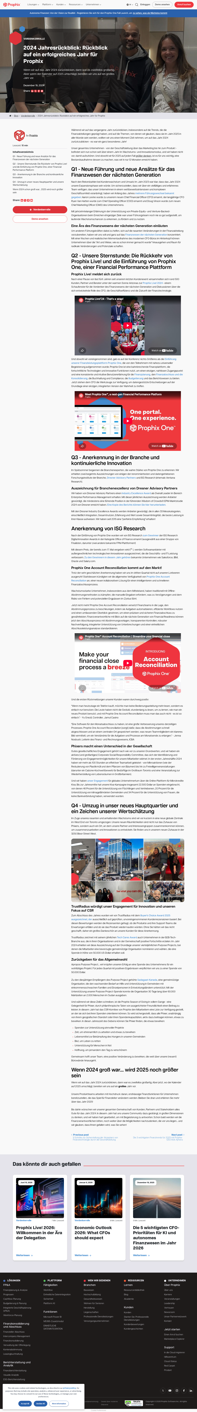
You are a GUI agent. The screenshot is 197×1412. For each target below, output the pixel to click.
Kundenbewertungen (134, 1324)
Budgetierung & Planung (14, 1303)
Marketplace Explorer (174, 1339)
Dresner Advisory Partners (121, 478)
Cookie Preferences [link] (98, 1410)
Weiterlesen (23, 1255)
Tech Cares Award (127, 938)
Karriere (168, 1295)
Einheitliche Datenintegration (57, 1295)
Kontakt (168, 1321)
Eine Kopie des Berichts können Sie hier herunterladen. (136, 505)
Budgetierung (136, 378)
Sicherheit (48, 1299)
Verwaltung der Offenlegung (16, 1345)
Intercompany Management (16, 1336)
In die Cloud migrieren (174, 1353)
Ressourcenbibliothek (134, 1290)
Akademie (129, 1299)
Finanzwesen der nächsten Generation (146, 235)
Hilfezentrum (170, 1357)
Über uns (168, 1290)
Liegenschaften (91, 1312)
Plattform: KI (49, 1303)
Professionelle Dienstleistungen (98, 1317)
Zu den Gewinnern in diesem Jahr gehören (107, 557)
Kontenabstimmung (12, 1350)
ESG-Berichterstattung (14, 1380)
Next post (158, 1137)
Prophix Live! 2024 (153, 283)
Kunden (127, 1313)
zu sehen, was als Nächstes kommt (150, 13)
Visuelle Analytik (11, 1375)
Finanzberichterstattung (14, 1371)
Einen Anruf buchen (173, 1335)
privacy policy (69, 1388)
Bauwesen (89, 1290)
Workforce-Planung (12, 1315)
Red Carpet (169, 1366)
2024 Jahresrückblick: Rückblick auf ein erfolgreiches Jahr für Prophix (65, 55)
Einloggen (145, 5)
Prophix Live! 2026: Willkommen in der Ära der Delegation (39, 1233)
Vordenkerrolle (28, 116)
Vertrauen (169, 1308)
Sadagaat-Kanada (147, 980)
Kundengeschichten (133, 1329)
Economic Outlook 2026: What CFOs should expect (93, 1233)
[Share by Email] (42, 91)
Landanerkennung (91, 1401)
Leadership (169, 1303)
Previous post (95, 1137)
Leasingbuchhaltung (13, 1354)
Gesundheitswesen (93, 1299)
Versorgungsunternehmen (96, 1321)
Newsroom (169, 1312)
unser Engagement (97, 781)
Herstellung (89, 1308)
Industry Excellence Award (136, 493)
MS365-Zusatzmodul (54, 1321)
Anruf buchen (184, 5)
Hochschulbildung (92, 1295)
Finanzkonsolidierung (13, 1341)
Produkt (168, 1370)
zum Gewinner (151, 536)
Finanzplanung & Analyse (15, 1290)
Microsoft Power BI (53, 1317)
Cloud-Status (170, 1361)
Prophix (33, 136)
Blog (16, 116)
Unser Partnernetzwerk (175, 1317)
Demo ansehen (162, 5)
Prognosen (8, 1295)
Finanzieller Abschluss (14, 1332)
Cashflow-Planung (12, 1299)
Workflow (48, 1290)
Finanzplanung (142, 375)
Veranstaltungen (172, 1299)
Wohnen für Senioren (94, 1303)
